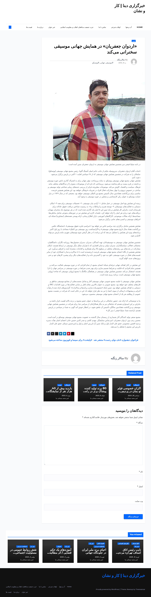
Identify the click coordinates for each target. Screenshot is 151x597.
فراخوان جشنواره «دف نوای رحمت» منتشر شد (116, 340)
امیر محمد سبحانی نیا (131, 398)
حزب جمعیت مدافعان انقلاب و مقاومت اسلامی (76, 27)
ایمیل (140, 486)
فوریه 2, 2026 (99, 557)
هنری (133, 41)
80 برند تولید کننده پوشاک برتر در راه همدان (95, 391)
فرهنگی (136, 385)
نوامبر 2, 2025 (30, 557)
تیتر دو (32, 546)
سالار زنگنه (121, 60)
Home (140, 27)
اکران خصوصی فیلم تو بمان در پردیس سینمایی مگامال (129, 391)
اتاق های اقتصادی (123, 543)
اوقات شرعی (116, 27)
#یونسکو (95, 62)
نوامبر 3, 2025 (64, 557)
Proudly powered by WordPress (108, 589)
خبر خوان (51, 27)
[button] (12, 27)
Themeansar (140, 589)
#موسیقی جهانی (106, 62)
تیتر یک (137, 546)
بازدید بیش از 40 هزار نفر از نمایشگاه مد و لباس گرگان (60, 391)
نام (141, 471)
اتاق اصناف (135, 543)
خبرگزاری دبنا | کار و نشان (123, 575)
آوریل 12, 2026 (134, 557)
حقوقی (59, 546)
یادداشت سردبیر (99, 546)
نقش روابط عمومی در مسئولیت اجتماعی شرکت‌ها (23, 552)
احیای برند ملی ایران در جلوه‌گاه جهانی (94, 551)
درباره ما (40, 27)
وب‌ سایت (139, 501)
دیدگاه (139, 422)
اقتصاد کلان (100, 543)
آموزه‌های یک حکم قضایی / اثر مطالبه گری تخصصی (60, 552)
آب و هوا (129, 27)
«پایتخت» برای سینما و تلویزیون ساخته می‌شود (70, 340)
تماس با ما (102, 27)
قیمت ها (29, 27)
